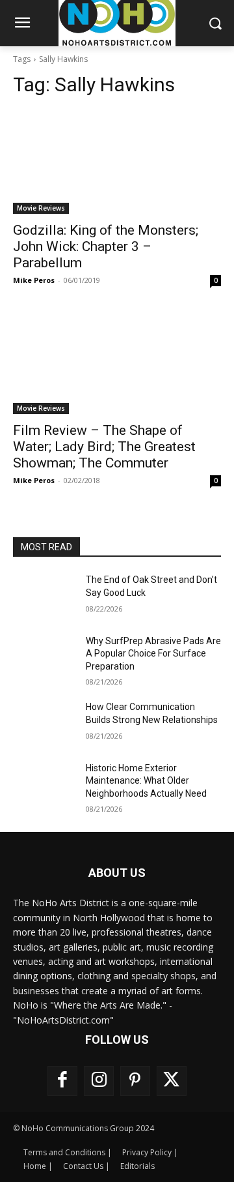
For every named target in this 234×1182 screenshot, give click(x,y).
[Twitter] (172, 1081)
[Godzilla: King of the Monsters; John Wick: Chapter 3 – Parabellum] (117, 162)
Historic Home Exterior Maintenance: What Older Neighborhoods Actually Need (146, 781)
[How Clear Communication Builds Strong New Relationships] (44, 723)
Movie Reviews (41, 208)
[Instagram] (99, 1081)
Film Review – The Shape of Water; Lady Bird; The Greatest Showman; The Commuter (104, 446)
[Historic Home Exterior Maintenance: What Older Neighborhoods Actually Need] (44, 784)
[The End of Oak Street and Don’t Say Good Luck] (44, 595)
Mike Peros (34, 280)
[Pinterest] (135, 1081)
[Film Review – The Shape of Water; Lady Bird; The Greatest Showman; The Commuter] (117, 362)
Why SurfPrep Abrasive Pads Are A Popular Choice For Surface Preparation (153, 654)
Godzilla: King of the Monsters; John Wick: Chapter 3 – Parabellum (105, 246)
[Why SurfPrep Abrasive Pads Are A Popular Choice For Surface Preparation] (44, 657)
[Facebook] (62, 1081)
